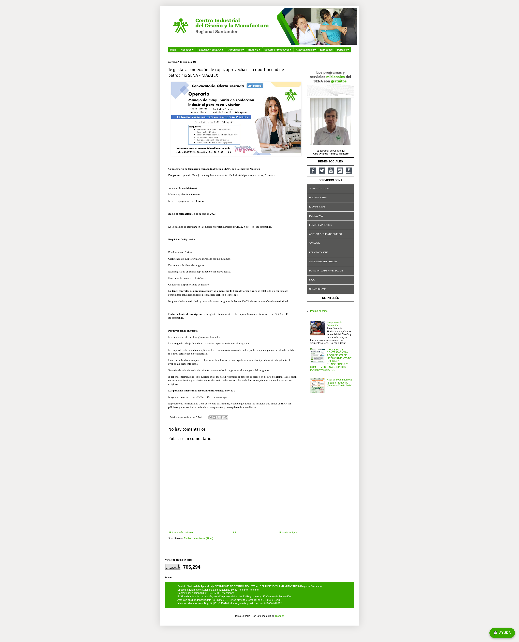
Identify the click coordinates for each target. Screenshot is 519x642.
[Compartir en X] (218, 417)
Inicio (173, 49)
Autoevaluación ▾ (306, 49)
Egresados (326, 49)
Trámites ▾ (254, 49)
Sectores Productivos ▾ (277, 49)
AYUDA (502, 633)
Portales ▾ (343, 49)
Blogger (279, 616)
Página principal (319, 311)
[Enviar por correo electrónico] (210, 417)
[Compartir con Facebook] (222, 417)
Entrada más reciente (181, 532)
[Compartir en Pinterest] (226, 417)
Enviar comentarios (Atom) (198, 538)
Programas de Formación (334, 323)
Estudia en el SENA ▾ (211, 49)
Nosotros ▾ (187, 49)
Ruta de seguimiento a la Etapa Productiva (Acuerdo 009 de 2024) (339, 382)
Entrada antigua (288, 532)
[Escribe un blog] (214, 417)
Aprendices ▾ (236, 49)
